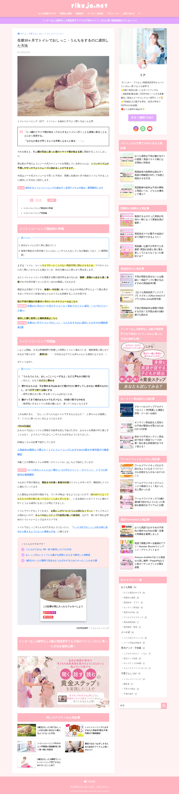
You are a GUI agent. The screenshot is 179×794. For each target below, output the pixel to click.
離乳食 (128, 684)
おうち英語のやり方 (47, 13)
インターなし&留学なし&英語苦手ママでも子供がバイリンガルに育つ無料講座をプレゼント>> (89, 20)
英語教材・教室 (132, 627)
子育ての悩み (131, 689)
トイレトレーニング (99, 628)
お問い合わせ (129, 13)
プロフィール (113, 13)
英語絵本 (79, 13)
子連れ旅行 (130, 694)
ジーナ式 (127, 632)
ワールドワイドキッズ (135, 617)
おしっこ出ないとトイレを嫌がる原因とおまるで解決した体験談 (58, 555)
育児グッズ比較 (132, 658)
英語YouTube (131, 612)
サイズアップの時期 (134, 663)
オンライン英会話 (95, 13)
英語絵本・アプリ (133, 602)
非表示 (52, 200)
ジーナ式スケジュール (135, 638)
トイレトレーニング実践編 (35, 213)
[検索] (164, 706)
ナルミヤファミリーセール (137, 668)
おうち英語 (128, 587)
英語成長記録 (131, 622)
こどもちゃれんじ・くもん (137, 653)
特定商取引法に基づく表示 (82, 787)
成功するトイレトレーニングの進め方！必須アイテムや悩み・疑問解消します (64, 188)
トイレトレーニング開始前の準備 (38, 208)
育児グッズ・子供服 (133, 648)
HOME (91, 781)
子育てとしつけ (130, 673)
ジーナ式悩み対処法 (134, 643)
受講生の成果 (66, 13)
